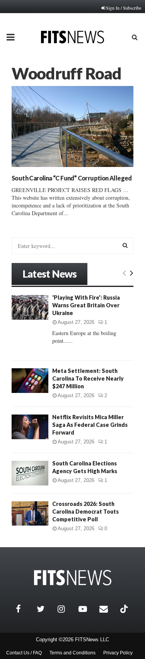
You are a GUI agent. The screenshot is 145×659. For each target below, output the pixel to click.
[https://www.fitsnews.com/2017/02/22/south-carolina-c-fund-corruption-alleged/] (72, 126)
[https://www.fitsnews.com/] (73, 577)
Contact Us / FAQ (24, 653)
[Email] (107, 608)
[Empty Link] (124, 272)
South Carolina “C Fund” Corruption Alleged (72, 178)
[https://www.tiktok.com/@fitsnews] (125, 608)
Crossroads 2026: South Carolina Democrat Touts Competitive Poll (85, 511)
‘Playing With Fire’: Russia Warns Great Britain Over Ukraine (86, 305)
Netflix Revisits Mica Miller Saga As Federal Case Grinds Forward (90, 425)
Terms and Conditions (72, 653)
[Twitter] (45, 608)
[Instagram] (66, 608)
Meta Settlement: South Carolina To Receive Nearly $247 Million (88, 378)
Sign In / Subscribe (123, 8)
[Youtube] (87, 608)
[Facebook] (24, 608)
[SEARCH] (125, 245)
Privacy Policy (118, 653)
